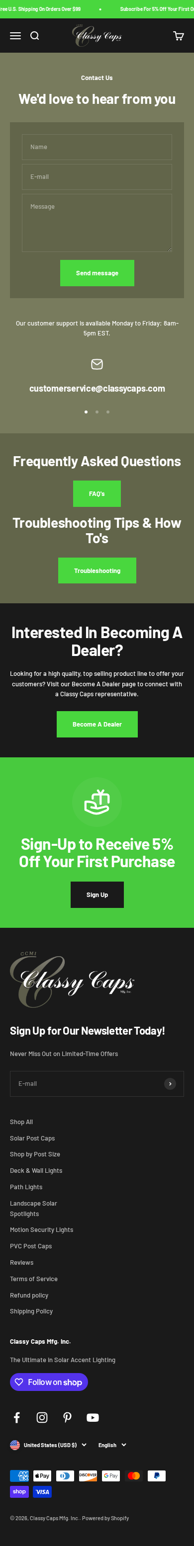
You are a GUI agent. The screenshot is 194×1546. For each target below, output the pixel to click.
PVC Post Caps (31, 1246)
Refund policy (29, 1295)
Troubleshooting (97, 570)
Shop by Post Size (35, 1154)
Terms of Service (34, 1279)
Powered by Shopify (105, 1518)
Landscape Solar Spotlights (33, 1208)
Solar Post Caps (32, 1138)
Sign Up (97, 894)
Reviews (21, 1262)
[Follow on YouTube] (92, 1417)
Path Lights (26, 1187)
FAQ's (97, 493)
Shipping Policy (31, 1311)
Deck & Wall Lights (36, 1170)
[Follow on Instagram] (42, 1417)
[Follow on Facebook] (16, 1417)
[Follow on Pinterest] (67, 1417)
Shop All (21, 1122)
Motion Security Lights (41, 1229)
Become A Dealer (97, 724)
